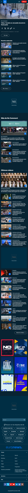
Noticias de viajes (17, 224)
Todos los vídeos (20, 332)
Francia (8, 441)
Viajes (2, 463)
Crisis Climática (17, 441)
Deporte (12, 434)
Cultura (16, 463)
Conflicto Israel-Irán (8, 428)
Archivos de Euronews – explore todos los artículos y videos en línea (20, 470)
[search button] (24, 419)
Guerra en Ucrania (21, 428)
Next (2, 461)
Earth (16, 458)
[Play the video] (14, 11)
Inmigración (21, 434)
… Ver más (5, 35)
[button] (6, 88)
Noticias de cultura (17, 201)
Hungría (14, 270)
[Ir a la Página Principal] (5, 1)
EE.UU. (14, 194)
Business (3, 458)
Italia (5, 434)
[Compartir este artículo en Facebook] (2, 28)
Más (2, 479)
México (14, 324)
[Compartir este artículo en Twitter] (5, 28)
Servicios (3, 476)
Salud (16, 461)
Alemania (22, 431)
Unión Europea (19, 438)
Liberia (14, 316)
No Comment (4, 136)
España (5, 431)
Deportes (15, 277)
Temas (2, 452)
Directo (24, 1)
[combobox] (14, 419)
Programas (17, 466)
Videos (2, 466)
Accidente (13, 431)
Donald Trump (8, 438)
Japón (14, 308)
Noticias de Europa (5, 188)
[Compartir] (8, 28)
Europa (2, 455)
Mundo (16, 455)
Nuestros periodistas (5, 469)
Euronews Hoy (16, 240)
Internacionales (16, 293)
